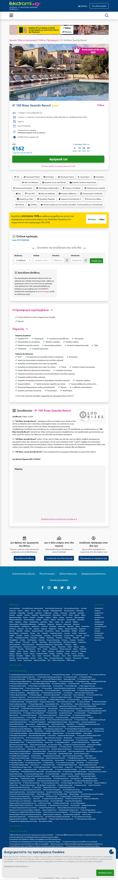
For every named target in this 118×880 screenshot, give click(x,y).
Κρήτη (58, 631)
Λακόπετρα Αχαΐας (56, 633)
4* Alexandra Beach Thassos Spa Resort (77, 729)
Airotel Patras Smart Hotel (18, 722)
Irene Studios (68, 692)
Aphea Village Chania (49, 810)
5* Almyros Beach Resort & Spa (94, 767)
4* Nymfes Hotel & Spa (16, 701)
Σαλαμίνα (51, 651)
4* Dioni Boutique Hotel (66, 711)
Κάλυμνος (76, 624)
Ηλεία (11, 622)
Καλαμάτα (50, 624)
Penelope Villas (14, 780)
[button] (23, 260)
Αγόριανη (12, 610)
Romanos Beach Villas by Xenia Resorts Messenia (25, 814)
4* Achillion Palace (15, 760)
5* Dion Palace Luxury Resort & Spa (39, 686)
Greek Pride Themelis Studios (47, 747)
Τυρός (40, 658)
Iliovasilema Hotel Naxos (54, 792)
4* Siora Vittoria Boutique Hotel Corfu (59, 720)
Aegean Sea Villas (15, 783)
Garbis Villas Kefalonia (78, 717)
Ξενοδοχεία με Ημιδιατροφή (99, 623)
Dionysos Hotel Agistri (88, 776)
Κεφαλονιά (52, 628)
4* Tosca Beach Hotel (82, 681)
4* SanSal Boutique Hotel (75, 758)
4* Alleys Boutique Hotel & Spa (85, 819)
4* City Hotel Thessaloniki (37, 722)
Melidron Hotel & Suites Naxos (61, 749)
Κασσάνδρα (85, 626)
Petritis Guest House (16, 747)
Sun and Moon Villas (54, 744)
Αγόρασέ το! (58, 159)
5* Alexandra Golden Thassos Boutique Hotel (91, 711)
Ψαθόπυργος (70, 660)
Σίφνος (32, 653)
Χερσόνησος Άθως (40, 660)
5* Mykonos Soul (66, 780)
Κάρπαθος (53, 626)
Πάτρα (82, 647)
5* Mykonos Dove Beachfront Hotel (86, 780)
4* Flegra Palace (48, 762)
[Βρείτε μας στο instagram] (49, 587)
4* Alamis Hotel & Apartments (83, 747)
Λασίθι (74, 633)
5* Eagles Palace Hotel (64, 785)
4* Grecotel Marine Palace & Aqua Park (22, 677)
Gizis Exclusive (93, 760)
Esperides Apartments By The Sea (38, 749)
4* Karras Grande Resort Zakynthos (71, 708)
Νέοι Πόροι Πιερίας (69, 642)
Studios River (68, 738)
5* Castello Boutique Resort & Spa (20, 767)
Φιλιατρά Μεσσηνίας (56, 658)
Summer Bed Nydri (57, 801)
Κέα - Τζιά (28, 628)
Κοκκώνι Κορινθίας (71, 628)
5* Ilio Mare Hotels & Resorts (18, 683)
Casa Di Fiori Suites (94, 785)
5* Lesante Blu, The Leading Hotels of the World (25, 789)
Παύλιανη (12, 649)
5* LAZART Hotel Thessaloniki (19, 756)
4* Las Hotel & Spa (82, 740)
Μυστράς (72, 640)
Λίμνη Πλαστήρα (36, 635)
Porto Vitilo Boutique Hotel (66, 701)
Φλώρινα (68, 658)
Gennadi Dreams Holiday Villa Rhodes (57, 816)
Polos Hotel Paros (47, 760)
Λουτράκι (79, 635)
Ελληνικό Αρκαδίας (15, 619)
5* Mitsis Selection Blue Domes (76, 760)
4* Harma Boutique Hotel (42, 767)
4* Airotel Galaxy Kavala (38, 711)
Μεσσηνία (59, 637)
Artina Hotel (87, 733)
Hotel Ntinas (70, 724)
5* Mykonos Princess (48, 765)
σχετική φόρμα (43, 291)
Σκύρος (67, 653)
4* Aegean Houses (80, 785)
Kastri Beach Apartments (17, 816)
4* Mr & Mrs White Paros (17, 749)
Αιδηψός (45, 610)
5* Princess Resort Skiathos (18, 733)
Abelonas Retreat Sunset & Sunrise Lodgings (71, 807)
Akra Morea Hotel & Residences (37, 697)
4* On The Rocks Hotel (60, 794)
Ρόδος (44, 651)
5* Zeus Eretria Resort (66, 681)
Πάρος (69, 647)
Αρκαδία (19, 615)
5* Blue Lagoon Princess (87, 686)
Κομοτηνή (82, 628)
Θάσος (25, 622)
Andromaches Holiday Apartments (48, 780)
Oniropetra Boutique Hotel (93, 708)
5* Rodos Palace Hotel (36, 704)
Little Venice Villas (44, 803)
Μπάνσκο (41, 640)
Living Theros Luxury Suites (97, 771)
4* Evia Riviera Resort (59, 683)
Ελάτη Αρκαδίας (79, 617)
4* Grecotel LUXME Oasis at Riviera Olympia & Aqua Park (27, 699)
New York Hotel (91, 758)
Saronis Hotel (30, 724)
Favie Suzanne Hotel (98, 704)
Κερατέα (36, 628)
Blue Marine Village (45, 821)
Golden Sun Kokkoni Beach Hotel (61, 697)
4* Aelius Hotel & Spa (81, 720)
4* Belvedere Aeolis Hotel (18, 735)
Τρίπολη (33, 658)
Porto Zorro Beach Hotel (52, 695)
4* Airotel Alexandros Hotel (83, 738)
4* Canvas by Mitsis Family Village (66, 769)
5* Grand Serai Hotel (34, 679)
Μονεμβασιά (13, 640)
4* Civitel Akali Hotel (52, 774)
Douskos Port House (65, 713)
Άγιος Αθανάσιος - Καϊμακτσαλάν (32, 608)
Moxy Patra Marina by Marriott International (42, 706)
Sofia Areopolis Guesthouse (52, 814)
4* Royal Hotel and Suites (34, 742)
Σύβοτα (27, 656)
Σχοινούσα (47, 656)
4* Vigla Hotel (36, 787)
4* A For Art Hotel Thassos (37, 726)
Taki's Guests (86, 814)
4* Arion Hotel (58, 686)
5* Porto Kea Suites (37, 758)
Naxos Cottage (74, 794)
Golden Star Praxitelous (82, 704)
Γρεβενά (48, 617)
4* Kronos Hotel (46, 688)
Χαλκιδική (12, 660)
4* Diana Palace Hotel (94, 713)
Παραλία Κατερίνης (15, 647)
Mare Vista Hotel (78, 695)
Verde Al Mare (36, 756)
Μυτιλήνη (80, 640)
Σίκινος (25, 653)
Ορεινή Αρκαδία (14, 644)
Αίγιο (39, 610)
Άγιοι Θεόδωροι (14, 608)
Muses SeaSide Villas (52, 704)
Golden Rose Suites (43, 724)
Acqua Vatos (49, 742)
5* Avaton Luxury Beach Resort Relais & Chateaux (25, 812)
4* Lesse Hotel (66, 695)
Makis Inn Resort (57, 767)
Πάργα (54, 647)
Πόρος (75, 649)
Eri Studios (78, 767)
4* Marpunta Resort (83, 701)
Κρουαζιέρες (66, 631)
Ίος (62, 622)
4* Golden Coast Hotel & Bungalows (45, 681)
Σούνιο (74, 653)
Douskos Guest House (44, 778)
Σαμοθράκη (60, 651)
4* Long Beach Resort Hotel (86, 679)
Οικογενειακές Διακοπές (99, 638)
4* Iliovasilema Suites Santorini (19, 720)
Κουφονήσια (49, 631)
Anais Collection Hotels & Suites (19, 753)
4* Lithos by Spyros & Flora (50, 783)
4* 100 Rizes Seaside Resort (52, 410)
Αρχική (12, 40)
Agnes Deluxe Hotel (39, 751)
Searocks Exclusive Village (57, 726)
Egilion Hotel (13, 715)
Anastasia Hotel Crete (89, 805)
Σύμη (33, 656)
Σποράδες (20, 656)
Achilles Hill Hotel (65, 715)
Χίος (49, 660)
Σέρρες (11, 653)
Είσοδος (83, 6)
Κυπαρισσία (24, 633)
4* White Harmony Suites (31, 783)
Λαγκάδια (45, 633)
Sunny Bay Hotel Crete (16, 738)
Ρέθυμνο (33, 651)
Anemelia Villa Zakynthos (73, 801)
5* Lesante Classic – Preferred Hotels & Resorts (74, 796)
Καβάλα (75, 622)
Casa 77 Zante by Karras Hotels (72, 756)
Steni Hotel (95, 742)
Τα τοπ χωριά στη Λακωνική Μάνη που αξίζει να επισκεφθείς (28, 844)
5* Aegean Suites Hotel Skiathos (52, 798)
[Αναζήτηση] (107, 15)
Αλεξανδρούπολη (56, 610)
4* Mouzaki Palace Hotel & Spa (87, 690)
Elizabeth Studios (32, 701)
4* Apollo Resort (87, 789)
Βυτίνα (25, 617)
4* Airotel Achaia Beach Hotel (40, 683)
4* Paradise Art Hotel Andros (83, 697)
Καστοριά (12, 628)
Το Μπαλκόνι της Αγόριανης (18, 726)
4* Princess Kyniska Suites (34, 738)
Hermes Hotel (59, 760)
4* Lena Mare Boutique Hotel (33, 774)
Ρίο (39, 651)
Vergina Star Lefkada (94, 744)
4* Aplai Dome (14, 771)
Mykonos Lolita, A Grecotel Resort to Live (22, 803)
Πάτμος (76, 647)
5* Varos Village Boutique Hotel (71, 783)
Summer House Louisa (81, 753)
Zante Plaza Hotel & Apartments (64, 688)
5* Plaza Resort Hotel (16, 762)
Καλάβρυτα (41, 624)
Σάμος (68, 651)
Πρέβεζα (12, 651)
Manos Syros (38, 729)
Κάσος (78, 626)
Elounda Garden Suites (53, 771)
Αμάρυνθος (21, 613)
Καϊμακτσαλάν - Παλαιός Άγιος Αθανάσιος (22, 624)
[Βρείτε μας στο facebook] (42, 587)
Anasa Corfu (69, 767)
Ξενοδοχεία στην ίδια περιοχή (59, 558)
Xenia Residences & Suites (71, 789)
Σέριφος (83, 651)
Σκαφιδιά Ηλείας (42, 653)
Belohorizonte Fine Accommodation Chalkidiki (24, 810)
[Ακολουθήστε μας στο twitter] (62, 587)
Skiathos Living (99, 731)
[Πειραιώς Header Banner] (59, 29)
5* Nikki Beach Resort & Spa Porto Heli (33, 708)
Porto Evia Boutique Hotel (18, 704)
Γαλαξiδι (32, 617)
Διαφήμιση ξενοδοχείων (93, 573)
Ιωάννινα (68, 622)
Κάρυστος (70, 626)
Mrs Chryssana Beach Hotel (87, 706)
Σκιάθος (52, 653)
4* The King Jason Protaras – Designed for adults (85, 812)
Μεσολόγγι (50, 637)
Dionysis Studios (74, 722)
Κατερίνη (20, 628)
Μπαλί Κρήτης (31, 640)
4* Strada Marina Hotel (27, 778)
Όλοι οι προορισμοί (27, 40)
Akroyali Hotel (53, 708)
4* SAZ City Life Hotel (99, 701)
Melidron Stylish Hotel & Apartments (61, 819)
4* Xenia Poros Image (32, 688)
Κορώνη (27, 631)
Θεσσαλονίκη (34, 622)
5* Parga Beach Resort (62, 742)
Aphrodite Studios (15, 740)
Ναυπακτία (26, 642)
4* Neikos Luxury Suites (46, 717)
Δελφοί (61, 617)
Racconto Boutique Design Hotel (40, 733)
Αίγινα (33, 610)
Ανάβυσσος (48, 613)
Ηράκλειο (18, 622)
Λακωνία (67, 633)
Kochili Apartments (57, 724)
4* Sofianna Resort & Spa (61, 803)
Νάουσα (18, 642)
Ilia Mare (93, 749)
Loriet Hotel (52, 735)
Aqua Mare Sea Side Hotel (37, 735)
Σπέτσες (12, 656)
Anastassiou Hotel (96, 740)
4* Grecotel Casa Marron (80, 674)
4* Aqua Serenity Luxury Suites (58, 805)
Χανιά (20, 660)
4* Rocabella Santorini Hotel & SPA (32, 771)
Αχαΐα (71, 615)
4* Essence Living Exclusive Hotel (74, 744)
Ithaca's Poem (39, 731)
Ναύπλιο (34, 642)
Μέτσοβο (76, 637)
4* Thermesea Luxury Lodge (65, 762)
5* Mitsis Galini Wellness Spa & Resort (49, 677)
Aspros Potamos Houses (41, 801)
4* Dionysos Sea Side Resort (73, 792)
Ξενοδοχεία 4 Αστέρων (99, 614)
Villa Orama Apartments (76, 751)
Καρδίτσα (44, 626)
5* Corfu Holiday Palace (52, 690)
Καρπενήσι (61, 626)
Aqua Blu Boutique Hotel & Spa (85, 774)
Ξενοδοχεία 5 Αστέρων (99, 609)
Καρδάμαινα (26, 626)
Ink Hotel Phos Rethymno (47, 807)
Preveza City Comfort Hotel (57, 751)
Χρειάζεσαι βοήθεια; (24, 558)
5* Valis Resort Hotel (70, 677)
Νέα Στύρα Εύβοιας (55, 642)
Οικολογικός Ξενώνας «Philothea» (20, 729)
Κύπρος (32, 633)
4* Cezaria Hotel (51, 713)
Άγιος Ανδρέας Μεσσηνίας (53, 608)
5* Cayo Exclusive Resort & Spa (19, 758)
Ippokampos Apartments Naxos (19, 787)
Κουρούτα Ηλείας (37, 631)
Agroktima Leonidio (38, 720)
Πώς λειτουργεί (47, 573)
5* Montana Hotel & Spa (17, 679)
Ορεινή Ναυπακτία (28, 644)
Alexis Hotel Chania (15, 774)
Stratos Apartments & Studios (55, 758)
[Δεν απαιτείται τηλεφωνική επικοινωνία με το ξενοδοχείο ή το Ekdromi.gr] (37, 137)
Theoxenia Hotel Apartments (84, 692)
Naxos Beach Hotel (15, 769)
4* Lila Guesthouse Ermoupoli (82, 816)
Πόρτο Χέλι (82, 649)
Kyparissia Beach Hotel (16, 742)
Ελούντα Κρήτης (29, 619)
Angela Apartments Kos (17, 792)
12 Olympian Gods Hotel (17, 697)
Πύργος (25, 651)
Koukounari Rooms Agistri (66, 735)
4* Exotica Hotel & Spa (98, 681)
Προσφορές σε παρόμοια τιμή (93, 558)
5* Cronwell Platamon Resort (52, 679)
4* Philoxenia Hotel (73, 699)
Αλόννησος (79, 610)
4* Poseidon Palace (85, 677)
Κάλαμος (59, 624)
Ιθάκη (51, 622)
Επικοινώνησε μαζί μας (23, 573)
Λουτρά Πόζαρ (57, 635)
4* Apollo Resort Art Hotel (76, 726)
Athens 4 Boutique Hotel (94, 751)
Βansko (77, 615)
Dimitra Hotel (75, 805)
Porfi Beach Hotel (51, 796)
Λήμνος (26, 635)
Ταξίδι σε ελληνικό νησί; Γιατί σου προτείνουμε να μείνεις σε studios (31, 835)
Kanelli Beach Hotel (68, 690)
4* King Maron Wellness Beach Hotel (89, 735)
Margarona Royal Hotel (47, 701)
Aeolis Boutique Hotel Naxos (18, 711)
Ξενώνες (97, 631)
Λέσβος (11, 635)
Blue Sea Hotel (14, 708)
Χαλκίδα (86, 658)
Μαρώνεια (33, 637)
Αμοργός (30, 613)
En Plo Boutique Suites (60, 778)
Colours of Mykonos (28, 780)
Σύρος (39, 656)
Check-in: (56, 255)
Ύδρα (45, 658)
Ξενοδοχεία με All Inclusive (100, 627)
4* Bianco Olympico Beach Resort (20, 681)
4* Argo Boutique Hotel (33, 762)
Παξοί (75, 644)
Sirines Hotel (52, 711)
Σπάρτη (80, 653)
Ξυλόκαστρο (82, 642)
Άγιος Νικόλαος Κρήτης (71, 608)
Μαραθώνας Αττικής (21, 637)
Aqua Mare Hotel (73, 776)
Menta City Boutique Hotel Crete (20, 798)
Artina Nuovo (34, 765)
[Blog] (75, 587)
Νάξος (11, 642)
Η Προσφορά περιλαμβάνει (31, 310)
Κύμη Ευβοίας (13, 633)
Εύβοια (53, 619)
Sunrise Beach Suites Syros (35, 792)
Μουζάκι (22, 640)
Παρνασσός (61, 647)
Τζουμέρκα (56, 656)
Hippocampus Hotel (30, 769)
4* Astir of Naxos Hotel (27, 785)
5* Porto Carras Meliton (17, 692)
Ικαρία (57, 622)
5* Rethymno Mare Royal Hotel (19, 796)
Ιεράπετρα (43, 622)
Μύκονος (64, 640)
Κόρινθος (20, 631)
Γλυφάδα (40, 617)
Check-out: (75, 255)
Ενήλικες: (18, 255)
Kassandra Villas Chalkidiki (38, 819)
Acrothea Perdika (98, 729)
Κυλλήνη (82, 631)
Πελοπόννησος (30, 649)
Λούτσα (86, 635)
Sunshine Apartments (89, 722)
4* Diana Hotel (31, 717)
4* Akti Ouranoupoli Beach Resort (34, 740)
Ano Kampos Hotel (38, 753)
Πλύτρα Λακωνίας (65, 649)
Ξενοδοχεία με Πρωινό (99, 618)
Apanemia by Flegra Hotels (68, 706)
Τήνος (63, 656)
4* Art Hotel (88, 783)
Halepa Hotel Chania (50, 787)
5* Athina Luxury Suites (31, 760)
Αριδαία (12, 615)
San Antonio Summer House (18, 744)
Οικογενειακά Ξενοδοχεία (99, 634)
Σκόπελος (60, 653)
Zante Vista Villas (40, 805)
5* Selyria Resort (14, 690)
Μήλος (83, 637)
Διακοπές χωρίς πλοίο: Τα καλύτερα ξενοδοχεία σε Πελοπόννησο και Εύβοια (34, 837)
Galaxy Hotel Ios (30, 747)
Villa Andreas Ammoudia (38, 744)
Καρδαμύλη (35, 626)
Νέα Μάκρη (43, 642)
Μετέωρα (68, 637)
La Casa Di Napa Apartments (81, 742)
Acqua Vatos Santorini (16, 724)
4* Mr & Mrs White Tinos (94, 695)
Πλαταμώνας (53, 649)
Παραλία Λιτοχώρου (30, 647)
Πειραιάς (20, 649)
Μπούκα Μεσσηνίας (53, 640)
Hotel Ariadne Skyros (44, 794)
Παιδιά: (36, 255)
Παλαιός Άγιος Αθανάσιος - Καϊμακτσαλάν (49, 644)
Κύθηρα (74, 631)
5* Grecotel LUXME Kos (97, 674)
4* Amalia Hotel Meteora (28, 715)
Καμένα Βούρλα (14, 626)
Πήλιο (39, 649)
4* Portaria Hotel (79, 713)
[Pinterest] (68, 587)
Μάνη (11, 637)
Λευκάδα (19, 635)
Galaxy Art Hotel (58, 733)
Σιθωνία (18, 653)
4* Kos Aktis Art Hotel (46, 769)
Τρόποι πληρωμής (68, 573)
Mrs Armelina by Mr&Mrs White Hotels (22, 794)
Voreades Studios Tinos (35, 816)
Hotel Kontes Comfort (58, 776)
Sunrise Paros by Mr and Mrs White (92, 794)
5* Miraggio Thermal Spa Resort (33, 713)
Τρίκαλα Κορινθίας (22, 658)
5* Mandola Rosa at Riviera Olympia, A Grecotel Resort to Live (29, 674)
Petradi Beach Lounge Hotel (46, 785)
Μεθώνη (42, 637)
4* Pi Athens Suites (65, 747)
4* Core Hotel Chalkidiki (73, 733)
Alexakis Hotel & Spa (65, 753)
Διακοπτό (69, 617)
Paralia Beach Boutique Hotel (57, 722)
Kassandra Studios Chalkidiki (18, 819)
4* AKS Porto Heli (74, 683)
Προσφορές (53, 40)
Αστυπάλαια (57, 615)
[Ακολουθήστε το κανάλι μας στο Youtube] (55, 587)
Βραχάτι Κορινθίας (15, 617)
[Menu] (11, 15)
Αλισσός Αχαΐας (69, 610)
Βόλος (83, 615)
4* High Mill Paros (67, 704)
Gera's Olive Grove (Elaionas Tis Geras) (79, 731)
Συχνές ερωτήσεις (59, 580)
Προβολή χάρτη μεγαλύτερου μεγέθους (58, 519)
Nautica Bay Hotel (69, 679)
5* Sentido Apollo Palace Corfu (67, 765)
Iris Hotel (90, 717)
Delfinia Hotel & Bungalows (52, 789)
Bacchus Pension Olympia (53, 738)
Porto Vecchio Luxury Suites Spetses (55, 812)
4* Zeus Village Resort (88, 810)
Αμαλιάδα (12, 613)
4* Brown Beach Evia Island (18, 695)
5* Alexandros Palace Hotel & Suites (74, 771)
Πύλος (19, 651)
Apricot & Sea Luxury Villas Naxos (20, 801)
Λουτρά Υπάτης (69, 635)
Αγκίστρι (84, 608)
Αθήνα (27, 610)
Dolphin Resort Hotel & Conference (21, 805)
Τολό (69, 656)
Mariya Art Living (67, 774)
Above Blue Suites (15, 713)
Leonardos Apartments (16, 717)
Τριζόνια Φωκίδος (78, 656)
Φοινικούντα (77, 658)
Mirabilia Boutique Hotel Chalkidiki (21, 731)
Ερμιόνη (46, 619)
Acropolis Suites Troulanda (51, 756)
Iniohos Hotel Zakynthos (67, 787)
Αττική (65, 615)
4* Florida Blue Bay (71, 686)
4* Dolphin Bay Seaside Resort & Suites (89, 688)
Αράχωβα (72, 613)
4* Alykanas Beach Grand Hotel (51, 692)
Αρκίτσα (27, 615)
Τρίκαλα (12, 658)
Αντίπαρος (63, 613)
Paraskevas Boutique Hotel (88, 765)
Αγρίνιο (20, 610)
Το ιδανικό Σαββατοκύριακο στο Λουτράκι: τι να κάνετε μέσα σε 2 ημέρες (78, 835)
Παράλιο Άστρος (44, 647)
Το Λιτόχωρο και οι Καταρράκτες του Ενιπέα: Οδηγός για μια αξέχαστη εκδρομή (34, 841)
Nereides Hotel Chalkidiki (71, 814)
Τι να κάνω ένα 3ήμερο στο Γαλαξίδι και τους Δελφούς (79, 841)
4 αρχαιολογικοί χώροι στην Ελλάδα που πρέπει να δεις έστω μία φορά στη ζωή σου (36, 846)
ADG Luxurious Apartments (48, 715)
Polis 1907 (36, 798)
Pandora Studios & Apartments (68, 810)
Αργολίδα (81, 613)
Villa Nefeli (80, 762)
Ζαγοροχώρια (71, 619)
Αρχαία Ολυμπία (45, 615)
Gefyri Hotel (88, 756)
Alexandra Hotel (68, 740)
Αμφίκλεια (38, 613)
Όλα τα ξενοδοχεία (15, 826)
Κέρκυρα (44, 628)
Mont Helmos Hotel (62, 717)
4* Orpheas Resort (38, 796)
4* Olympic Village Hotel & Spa (32, 690)
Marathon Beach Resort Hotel (55, 731)
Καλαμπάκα (67, 624)
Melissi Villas (13, 785)
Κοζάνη (60, 628)
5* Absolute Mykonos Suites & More (88, 724)
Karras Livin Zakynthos (91, 798)
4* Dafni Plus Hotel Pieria (73, 798)
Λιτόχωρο (47, 635)
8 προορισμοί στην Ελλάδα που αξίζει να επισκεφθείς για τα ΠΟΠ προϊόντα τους (35, 839)
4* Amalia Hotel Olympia (17, 706)
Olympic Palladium (100, 783)
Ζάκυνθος (81, 619)
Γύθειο (42, 40)
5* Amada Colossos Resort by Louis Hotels (23, 807)
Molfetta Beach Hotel (90, 778)
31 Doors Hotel (52, 753)
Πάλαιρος (68, 644)
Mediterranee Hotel (54, 740)
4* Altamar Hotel (87, 699)
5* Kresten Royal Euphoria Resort (90, 769)
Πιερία (45, 649)
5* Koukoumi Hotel (92, 762)
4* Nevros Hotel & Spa (80, 749)
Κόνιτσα (12, 631)
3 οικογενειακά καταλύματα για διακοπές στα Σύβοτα (82, 846)
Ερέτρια (38, 619)
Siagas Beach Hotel (33, 692)
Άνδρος (56, 613)
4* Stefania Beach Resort (56, 699)
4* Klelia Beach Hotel (16, 688)
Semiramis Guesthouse (97, 720)
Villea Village (13, 778)
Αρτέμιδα (35, 615)
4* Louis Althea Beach (78, 803)
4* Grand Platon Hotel (89, 683)
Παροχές (19, 329)
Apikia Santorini (75, 778)
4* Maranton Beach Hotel (17, 686)
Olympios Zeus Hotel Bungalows (20, 751)
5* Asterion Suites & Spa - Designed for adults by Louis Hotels (29, 776)
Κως (38, 633)
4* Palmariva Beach (35, 695)
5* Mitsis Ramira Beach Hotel (18, 765)
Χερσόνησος (28, 660)
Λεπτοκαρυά (82, 633)
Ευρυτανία (61, 619)
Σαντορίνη (75, 651)
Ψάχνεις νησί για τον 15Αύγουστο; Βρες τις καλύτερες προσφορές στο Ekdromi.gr (77, 844)
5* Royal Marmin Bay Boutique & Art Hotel (23, 821)
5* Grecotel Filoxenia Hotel (61, 674)
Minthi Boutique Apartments (53, 729)
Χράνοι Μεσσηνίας (58, 660)
